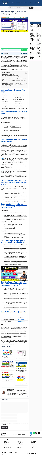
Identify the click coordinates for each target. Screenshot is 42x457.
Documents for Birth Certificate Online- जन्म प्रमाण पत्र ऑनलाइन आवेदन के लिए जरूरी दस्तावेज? (14, 81)
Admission (19, 441)
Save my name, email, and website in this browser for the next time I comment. (15, 424)
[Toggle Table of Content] (25, 73)
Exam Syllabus (20, 442)
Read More (8, 395)
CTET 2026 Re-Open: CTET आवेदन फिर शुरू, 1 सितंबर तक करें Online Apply (39, 48)
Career (31, 2)
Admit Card (26, 2)
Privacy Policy (10, 452)
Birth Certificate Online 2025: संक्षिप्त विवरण (9, 74)
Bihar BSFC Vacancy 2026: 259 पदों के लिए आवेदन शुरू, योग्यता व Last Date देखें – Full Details (32, 48)
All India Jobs (6, 442)
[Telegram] (31, 433)
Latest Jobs (6, 441)
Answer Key (19, 447)
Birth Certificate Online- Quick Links (8, 87)
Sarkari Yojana (19, 444)
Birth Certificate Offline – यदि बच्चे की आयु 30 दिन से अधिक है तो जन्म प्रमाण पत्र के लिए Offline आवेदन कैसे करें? (13, 85)
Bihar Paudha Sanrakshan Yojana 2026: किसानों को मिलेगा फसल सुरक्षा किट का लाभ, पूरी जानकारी (39, 27)
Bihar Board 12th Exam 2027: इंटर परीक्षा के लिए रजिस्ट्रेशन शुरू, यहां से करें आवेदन (32, 34)
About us (16, 452)
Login (19, 317)
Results (5, 443)
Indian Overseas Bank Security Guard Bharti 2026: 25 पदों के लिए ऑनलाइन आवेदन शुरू (32, 55)
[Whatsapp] (34, 433)
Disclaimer (4, 452)
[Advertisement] (14, 41)
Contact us (4, 454)
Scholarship (37, 2)
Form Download (21, 319)
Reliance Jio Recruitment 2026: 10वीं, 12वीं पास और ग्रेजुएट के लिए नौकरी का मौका (39, 54)
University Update (7, 446)
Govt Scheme (19, 2)
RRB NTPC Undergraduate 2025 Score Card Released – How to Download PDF (32, 41)
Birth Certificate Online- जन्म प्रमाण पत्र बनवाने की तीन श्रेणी (11, 76)
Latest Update (19, 446)
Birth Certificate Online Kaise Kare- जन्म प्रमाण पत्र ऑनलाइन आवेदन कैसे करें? (14, 83)
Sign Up (22, 317)
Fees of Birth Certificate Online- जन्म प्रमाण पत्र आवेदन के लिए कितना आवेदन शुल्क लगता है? (14, 79)
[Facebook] (31, 435)
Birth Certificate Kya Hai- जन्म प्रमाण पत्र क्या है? (10, 75)
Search (31, 7)
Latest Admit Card (7, 444)
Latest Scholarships (7, 447)
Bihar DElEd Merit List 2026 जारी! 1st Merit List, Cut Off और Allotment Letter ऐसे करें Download (32, 27)
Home (13, 2)
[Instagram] (36, 433)
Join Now (24, 49)
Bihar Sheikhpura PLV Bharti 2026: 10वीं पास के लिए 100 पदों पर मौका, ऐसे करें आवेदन (39, 35)
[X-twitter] (39, 433)
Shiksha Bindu (21, 314)
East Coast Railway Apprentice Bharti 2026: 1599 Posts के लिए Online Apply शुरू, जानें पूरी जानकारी (39, 41)
